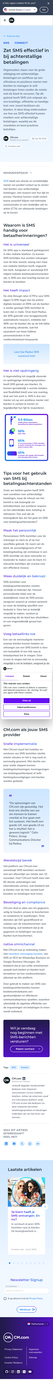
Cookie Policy (11, 1357)
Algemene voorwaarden (35, 1351)
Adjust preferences (26, 707)
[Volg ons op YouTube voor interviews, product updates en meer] (30, 1371)
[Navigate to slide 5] (26, 1263)
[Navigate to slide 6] (31, 1263)
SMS (6, 43)
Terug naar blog (13, 36)
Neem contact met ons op (25, 1049)
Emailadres (12, 1286)
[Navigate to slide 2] (14, 1263)
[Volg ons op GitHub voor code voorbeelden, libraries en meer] (7, 1371)
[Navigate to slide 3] (18, 1263)
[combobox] (20, 10)
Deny (26, 714)
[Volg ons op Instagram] (12, 1371)
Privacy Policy (36, 1298)
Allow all (26, 700)
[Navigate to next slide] (45, 1206)
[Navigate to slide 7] (35, 1263)
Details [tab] (26, 676)
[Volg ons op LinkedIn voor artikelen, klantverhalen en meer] (18, 1371)
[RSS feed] (24, 1371)
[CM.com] (11, 20)
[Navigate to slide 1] (9, 1263)
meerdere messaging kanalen (25, 953)
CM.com (14, 137)
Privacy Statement (13, 1349)
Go (44, 9)
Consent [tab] (9, 676)
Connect (21, 43)
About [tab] (43, 676)
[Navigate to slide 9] (43, 1263)
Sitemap (33, 1357)
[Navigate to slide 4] (22, 1263)
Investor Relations (13, 1362)
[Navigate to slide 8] (39, 1263)
